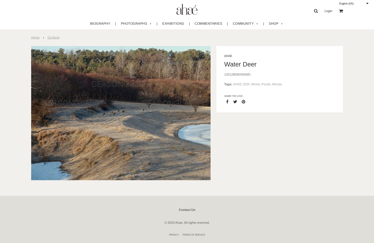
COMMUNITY (244, 23)
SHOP (274, 23)
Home (35, 37)
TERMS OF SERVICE (193, 234)
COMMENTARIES (208, 23)
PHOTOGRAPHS (134, 23)
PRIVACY (174, 234)
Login (328, 11)
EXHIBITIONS (173, 23)
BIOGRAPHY (100, 23)
